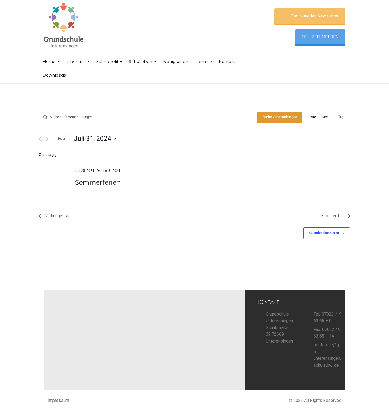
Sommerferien (98, 182)
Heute (61, 138)
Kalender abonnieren (324, 233)
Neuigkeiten (175, 61)
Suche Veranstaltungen (280, 117)
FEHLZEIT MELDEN (320, 36)
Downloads (54, 75)
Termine (203, 61)
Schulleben (140, 61)
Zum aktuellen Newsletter (314, 16)
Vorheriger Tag (57, 216)
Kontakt (227, 61)
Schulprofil (107, 61)
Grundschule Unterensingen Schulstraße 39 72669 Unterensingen (279, 328)
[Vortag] (40, 138)
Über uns (75, 61)
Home (49, 61)
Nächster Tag (332, 216)
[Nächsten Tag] (47, 138)
